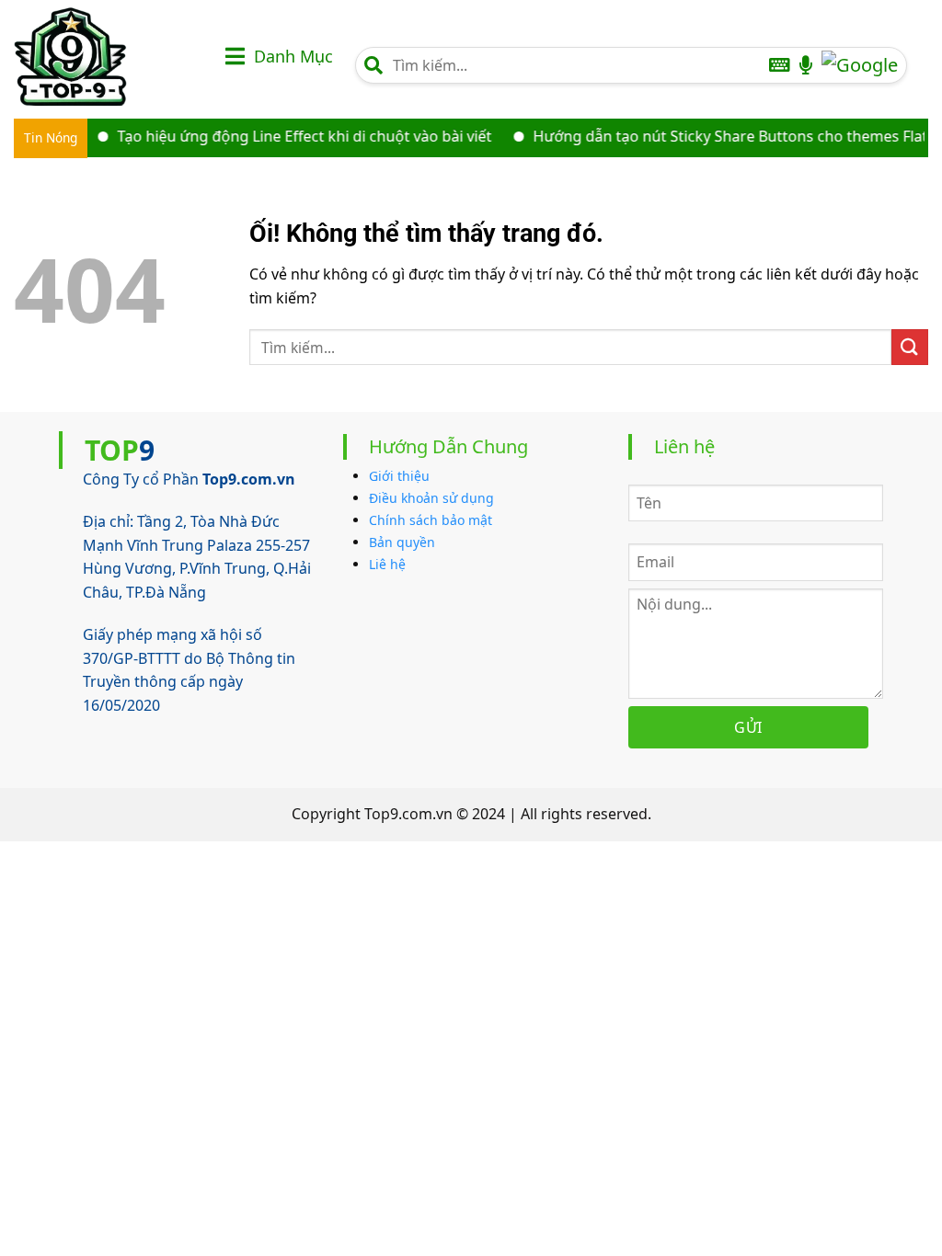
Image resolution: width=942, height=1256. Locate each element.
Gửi (748, 727)
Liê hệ (387, 564)
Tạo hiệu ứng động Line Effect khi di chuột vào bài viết (288, 136)
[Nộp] (909, 347)
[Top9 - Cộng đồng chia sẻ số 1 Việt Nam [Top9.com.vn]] (106, 56)
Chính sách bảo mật (430, 520)
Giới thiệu (399, 476)
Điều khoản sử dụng (431, 498)
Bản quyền (402, 542)
